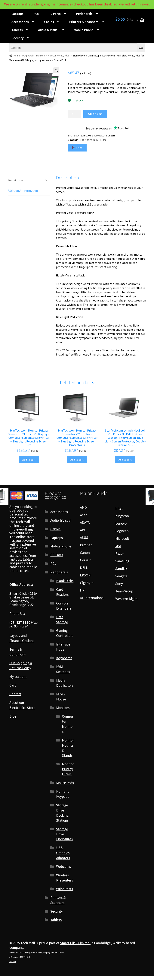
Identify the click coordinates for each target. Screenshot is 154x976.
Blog (12, 716)
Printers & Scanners (83, 22)
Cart (12, 685)
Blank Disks (64, 581)
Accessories (20, 22)
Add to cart (95, 114)
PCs (36, 13)
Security (17, 38)
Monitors (40, 55)
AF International (92, 597)
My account (18, 676)
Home (17, 55)
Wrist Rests (64, 889)
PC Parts (55, 13)
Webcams (63, 866)
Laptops (17, 13)
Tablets (17, 30)
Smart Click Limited (75, 943)
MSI (118, 546)
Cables (49, 22)
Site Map (12, 961)
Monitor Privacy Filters (59, 55)
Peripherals (84, 13)
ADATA (85, 522)
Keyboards (64, 658)
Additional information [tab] (23, 190)
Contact (15, 694)
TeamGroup (124, 591)
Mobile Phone (84, 30)
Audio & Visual (48, 30)
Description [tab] (15, 180)
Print (78, 147)
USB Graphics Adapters (63, 852)
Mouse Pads (65, 782)
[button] (56, 70)
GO (141, 48)
